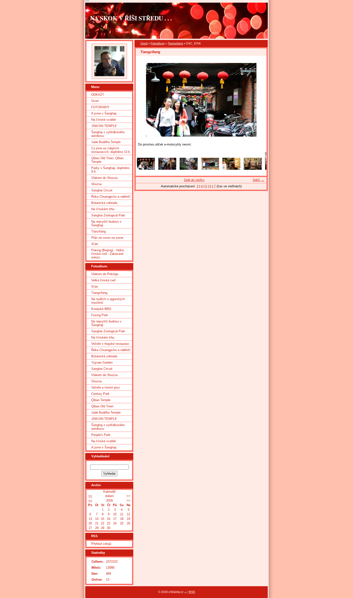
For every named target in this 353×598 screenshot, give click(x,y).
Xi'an (94, 244)
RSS (192, 592)
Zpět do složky (194, 180)
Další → (258, 180)
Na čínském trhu (102, 209)
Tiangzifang (175, 43)
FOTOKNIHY (100, 107)
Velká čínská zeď (103, 280)
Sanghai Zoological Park (108, 215)
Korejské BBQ (101, 309)
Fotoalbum (157, 43)
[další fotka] (258, 100)
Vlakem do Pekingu (104, 274)
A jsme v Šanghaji (103, 113)
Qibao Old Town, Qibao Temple (107, 160)
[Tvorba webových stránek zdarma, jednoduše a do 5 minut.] (186, 592)
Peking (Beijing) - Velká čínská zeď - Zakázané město (107, 253)
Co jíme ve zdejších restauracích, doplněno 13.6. (111, 150)
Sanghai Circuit (101, 190)
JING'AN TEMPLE (104, 126)
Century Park (100, 394)
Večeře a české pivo (105, 387)
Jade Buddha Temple (106, 142)
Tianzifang (98, 231)
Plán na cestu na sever (107, 237)
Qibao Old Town (102, 406)
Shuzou (96, 184)
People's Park (100, 435)
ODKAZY (97, 94)
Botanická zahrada (104, 203)
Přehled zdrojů (101, 544)
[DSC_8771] (253, 168)
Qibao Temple (100, 400)
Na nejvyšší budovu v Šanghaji (106, 223)
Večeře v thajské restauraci (110, 344)
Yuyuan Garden (102, 362)
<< (90, 496)
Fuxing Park (99, 315)
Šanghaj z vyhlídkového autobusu (108, 134)
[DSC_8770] (231, 168)
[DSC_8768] (210, 168)
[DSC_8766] (146, 168)
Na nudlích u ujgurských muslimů (108, 300)
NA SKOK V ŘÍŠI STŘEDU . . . (131, 18)
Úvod (143, 43)
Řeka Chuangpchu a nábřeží (111, 196)
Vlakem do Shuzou (104, 178)
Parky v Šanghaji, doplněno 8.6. (110, 169)
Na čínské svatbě (103, 119)
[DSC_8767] (167, 168)
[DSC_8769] (189, 168)
